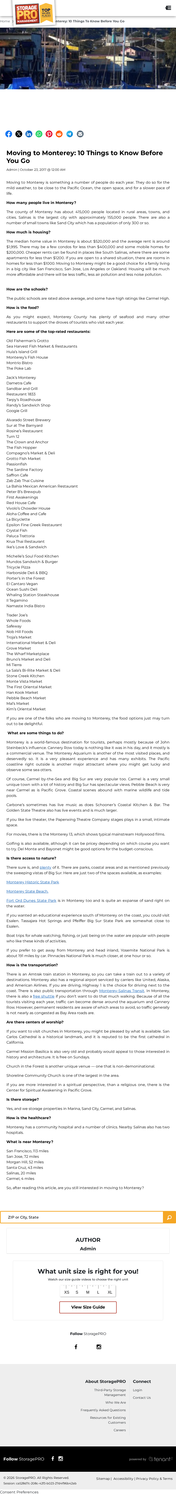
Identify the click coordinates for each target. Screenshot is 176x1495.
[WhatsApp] (39, 134)
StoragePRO (23, 1459)
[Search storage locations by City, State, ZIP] (156, 8)
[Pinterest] (49, 134)
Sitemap (103, 1479)
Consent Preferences (19, 1492)
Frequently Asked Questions (103, 1410)
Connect (142, 1381)
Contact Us (142, 1398)
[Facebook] (9, 134)
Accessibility (123, 1479)
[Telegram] (69, 134)
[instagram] (98, 1346)
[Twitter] (19, 134)
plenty (45, 867)
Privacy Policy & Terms (154, 1479)
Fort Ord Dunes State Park (31, 900)
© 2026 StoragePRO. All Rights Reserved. (36, 1477)
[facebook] (76, 1346)
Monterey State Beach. (27, 891)
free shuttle (44, 996)
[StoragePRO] (35, 14)
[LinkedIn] (29, 134)
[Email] (80, 134)
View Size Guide (88, 1307)
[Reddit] (59, 134)
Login (137, 1390)
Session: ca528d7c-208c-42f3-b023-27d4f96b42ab (40, 1483)
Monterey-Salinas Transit (121, 991)
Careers (120, 1430)
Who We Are (115, 1402)
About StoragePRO (105, 1381)
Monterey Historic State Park (32, 882)
